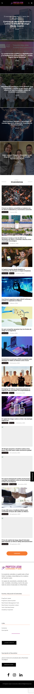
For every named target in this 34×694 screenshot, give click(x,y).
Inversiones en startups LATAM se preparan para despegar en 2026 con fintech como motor (17, 359)
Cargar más (17, 553)
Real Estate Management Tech (10, 603)
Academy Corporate (7, 609)
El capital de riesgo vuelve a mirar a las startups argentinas (17, 419)
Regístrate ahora (8, 664)
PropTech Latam (6, 598)
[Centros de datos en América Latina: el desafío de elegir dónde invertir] (17, 23)
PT (32, 359)
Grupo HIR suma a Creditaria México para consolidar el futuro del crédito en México (15, 510)
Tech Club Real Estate (8, 607)
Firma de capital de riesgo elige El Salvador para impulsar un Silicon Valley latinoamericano (17, 540)
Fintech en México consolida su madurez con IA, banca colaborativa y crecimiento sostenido (17, 208)
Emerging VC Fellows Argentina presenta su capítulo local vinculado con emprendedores (16, 389)
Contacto (4, 628)
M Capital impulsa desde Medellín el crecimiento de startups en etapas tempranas (16, 270)
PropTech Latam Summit (9, 600)
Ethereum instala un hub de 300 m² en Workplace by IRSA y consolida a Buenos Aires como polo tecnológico (16, 239)
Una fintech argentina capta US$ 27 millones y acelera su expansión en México (16, 299)
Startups (12, 273)
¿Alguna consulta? (9, 642)
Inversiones (5, 212)
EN (27, 359)
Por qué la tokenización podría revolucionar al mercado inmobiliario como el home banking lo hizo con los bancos (16, 480)
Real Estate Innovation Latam (10, 605)
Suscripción (5, 630)
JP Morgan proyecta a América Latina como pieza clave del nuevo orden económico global (16, 449)
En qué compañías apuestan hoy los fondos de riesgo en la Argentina (16, 329)
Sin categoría (13, 484)
